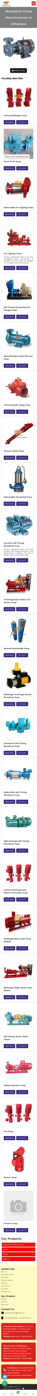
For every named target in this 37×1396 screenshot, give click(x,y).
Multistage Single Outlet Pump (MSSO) (18, 989)
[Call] (4, 1369)
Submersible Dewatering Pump (18, 497)
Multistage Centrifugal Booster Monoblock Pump (18, 695)
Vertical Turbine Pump (14, 451)
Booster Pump (10, 1177)
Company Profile (8, 1274)
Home (7, 29)
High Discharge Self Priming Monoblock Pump (16, 842)
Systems (6, 1259)
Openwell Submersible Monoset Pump (18, 357)
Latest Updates (7, 1280)
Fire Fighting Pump (12, 253)
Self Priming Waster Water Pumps (16, 1037)
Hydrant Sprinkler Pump (15, 1085)
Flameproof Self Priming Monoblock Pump (15, 744)
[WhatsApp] (4, 1383)
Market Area (6, 1291)
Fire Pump (8, 1131)
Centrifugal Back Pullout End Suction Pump (17, 600)
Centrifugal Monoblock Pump (14, 1245)
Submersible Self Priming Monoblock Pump (15, 793)
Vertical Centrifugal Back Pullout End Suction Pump (16, 891)
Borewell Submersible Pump (16, 648)
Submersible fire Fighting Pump (18, 207)
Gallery (4, 1283)
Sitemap (5, 1277)
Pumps (29, 29)
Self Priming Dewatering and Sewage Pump (17, 308)
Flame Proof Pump (12, 161)
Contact (5, 1289)
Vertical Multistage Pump (15, 115)
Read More (9, 122)
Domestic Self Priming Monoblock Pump (14, 544)
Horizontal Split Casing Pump (17, 405)
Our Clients (6, 1286)
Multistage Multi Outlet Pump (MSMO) (17, 940)
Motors (5, 1254)
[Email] (4, 1376)
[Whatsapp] (18, 1392)
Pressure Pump (10, 1223)
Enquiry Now (19, 70)
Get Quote (22, 122)
